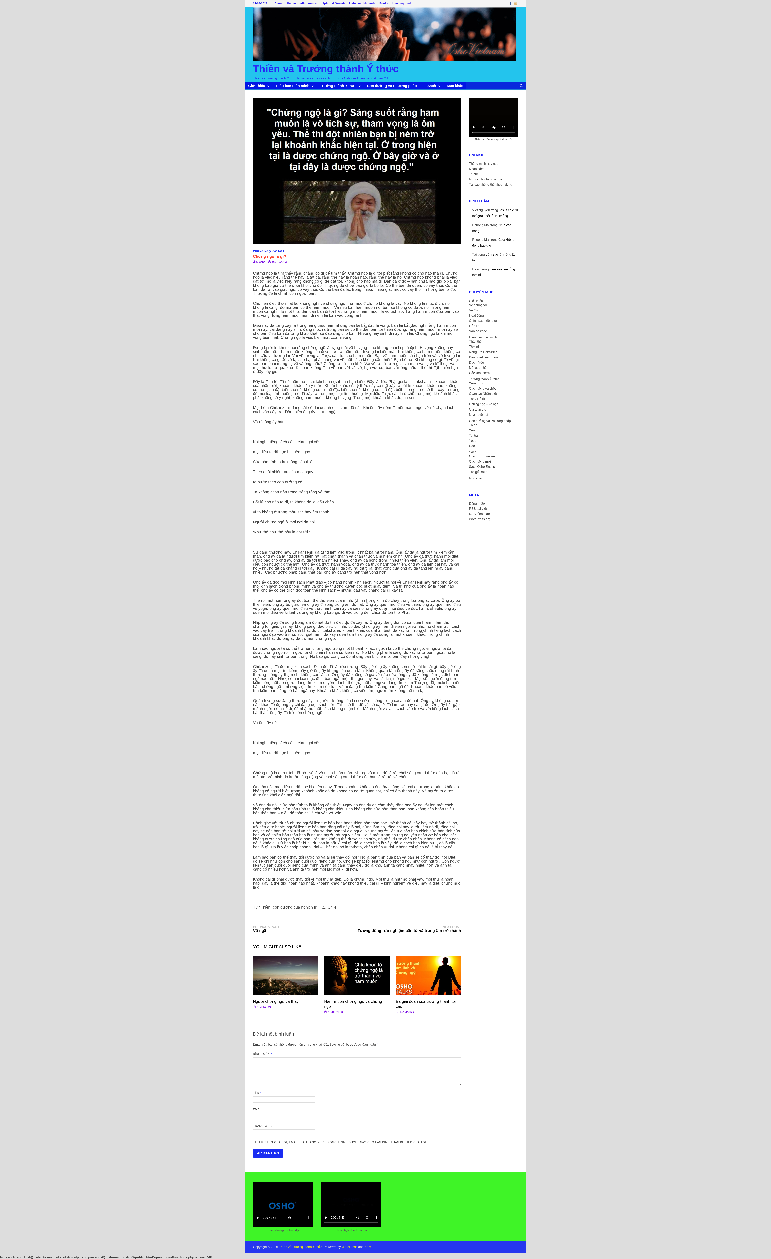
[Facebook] (511, 3)
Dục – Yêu (476, 362)
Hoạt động (476, 315)
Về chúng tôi (478, 305)
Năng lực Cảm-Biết (483, 352)
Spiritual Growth (333, 3)
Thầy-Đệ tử (477, 399)
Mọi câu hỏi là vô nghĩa (485, 179)
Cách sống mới (480, 461)
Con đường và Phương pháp (392, 86)
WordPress (349, 1247)
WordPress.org (479, 519)
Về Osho (475, 310)
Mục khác (455, 86)
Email (259, 1109)
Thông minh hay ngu (483, 163)
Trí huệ (474, 174)
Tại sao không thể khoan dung (490, 184)
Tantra (473, 435)
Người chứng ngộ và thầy (276, 1001)
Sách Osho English (483, 466)
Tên (257, 1092)
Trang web (262, 1125)
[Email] (515, 3)
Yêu (472, 430)
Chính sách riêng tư (483, 320)
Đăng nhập (477, 503)
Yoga (472, 440)
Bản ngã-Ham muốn (483, 357)
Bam (367, 1247)
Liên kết (474, 326)
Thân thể (475, 341)
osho (262, 261)
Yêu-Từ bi (476, 383)
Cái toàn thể (477, 409)
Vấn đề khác (478, 331)
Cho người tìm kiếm (483, 456)
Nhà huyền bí (478, 414)
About (278, 3)
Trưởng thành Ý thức (338, 86)
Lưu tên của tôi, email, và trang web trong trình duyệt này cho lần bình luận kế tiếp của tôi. (343, 1142)
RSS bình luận (479, 514)
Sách (431, 86)
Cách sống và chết (482, 388)
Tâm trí (474, 347)
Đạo (472, 446)
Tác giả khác (478, 472)
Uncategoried (401, 3)
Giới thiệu (256, 86)
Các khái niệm (479, 373)
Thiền (473, 425)
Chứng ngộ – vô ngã (483, 404)
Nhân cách (476, 169)
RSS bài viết (478, 508)
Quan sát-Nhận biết (483, 393)
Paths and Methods (362, 3)
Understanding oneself (302, 3)
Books (383, 3)
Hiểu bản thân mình (292, 86)
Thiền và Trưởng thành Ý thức (326, 68)
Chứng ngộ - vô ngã (269, 251)
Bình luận (262, 1053)
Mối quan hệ (478, 367)
